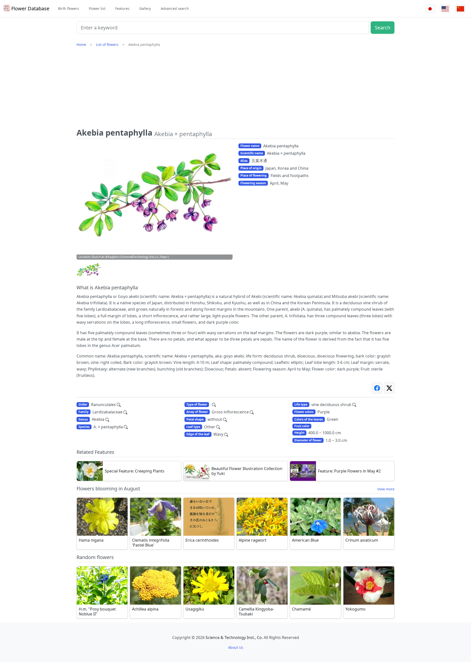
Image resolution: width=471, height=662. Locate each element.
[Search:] (214, 404)
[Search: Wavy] (226, 434)
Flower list (97, 8)
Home (81, 44)
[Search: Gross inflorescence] (252, 412)
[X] (389, 387)
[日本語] (430, 9)
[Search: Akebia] (107, 419)
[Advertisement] (235, 89)
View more (385, 489)
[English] (445, 9)
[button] (89, 271)
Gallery (145, 8)
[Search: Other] (218, 427)
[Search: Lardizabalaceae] (125, 412)
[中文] (460, 9)
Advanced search (175, 8)
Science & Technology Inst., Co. (234, 637)
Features (122, 8)
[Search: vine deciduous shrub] (354, 404)
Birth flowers (68, 8)
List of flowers (107, 44)
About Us (235, 647)
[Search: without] (225, 419)
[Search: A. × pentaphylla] (126, 427)
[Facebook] (377, 387)
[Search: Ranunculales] (119, 404)
